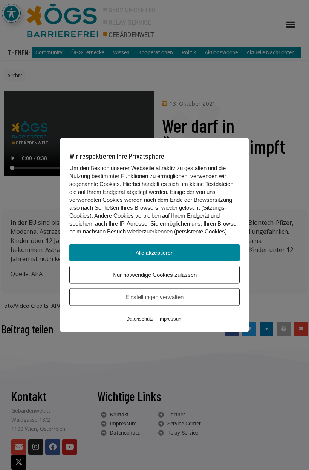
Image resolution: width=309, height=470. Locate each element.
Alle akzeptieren (155, 253)
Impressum (170, 319)
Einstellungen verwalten (154, 297)
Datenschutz (140, 319)
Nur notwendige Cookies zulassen (155, 275)
